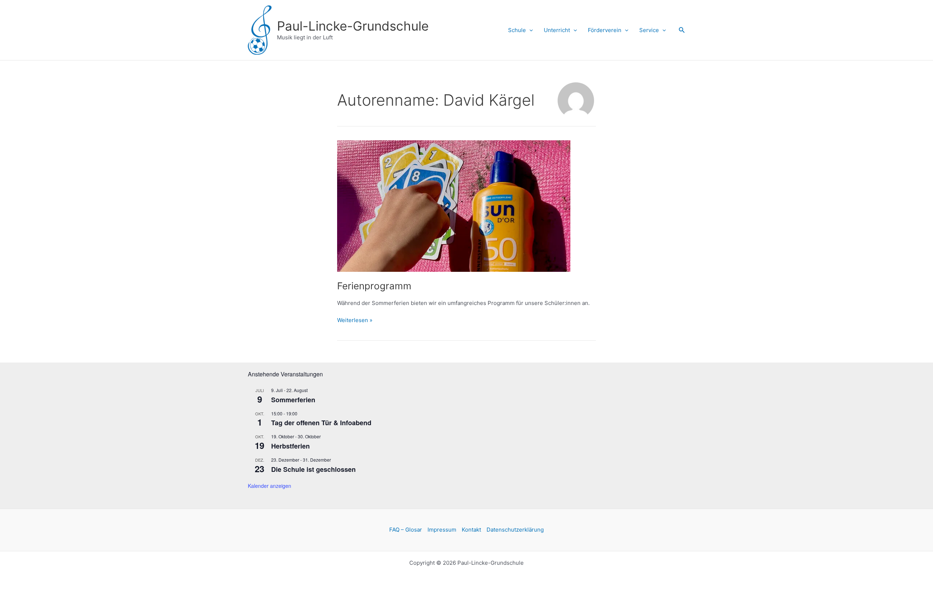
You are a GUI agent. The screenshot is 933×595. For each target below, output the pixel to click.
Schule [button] (517, 30)
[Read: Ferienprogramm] (453, 205)
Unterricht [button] (557, 30)
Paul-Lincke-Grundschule (353, 26)
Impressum (442, 529)
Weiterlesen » (354, 320)
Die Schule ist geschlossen (313, 469)
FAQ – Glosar (405, 529)
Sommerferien (293, 399)
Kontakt (471, 529)
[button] (529, 30)
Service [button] (649, 30)
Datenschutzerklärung (515, 529)
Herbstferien (290, 446)
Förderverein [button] (604, 30)
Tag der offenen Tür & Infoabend (321, 422)
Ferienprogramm (374, 285)
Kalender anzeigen (269, 485)
